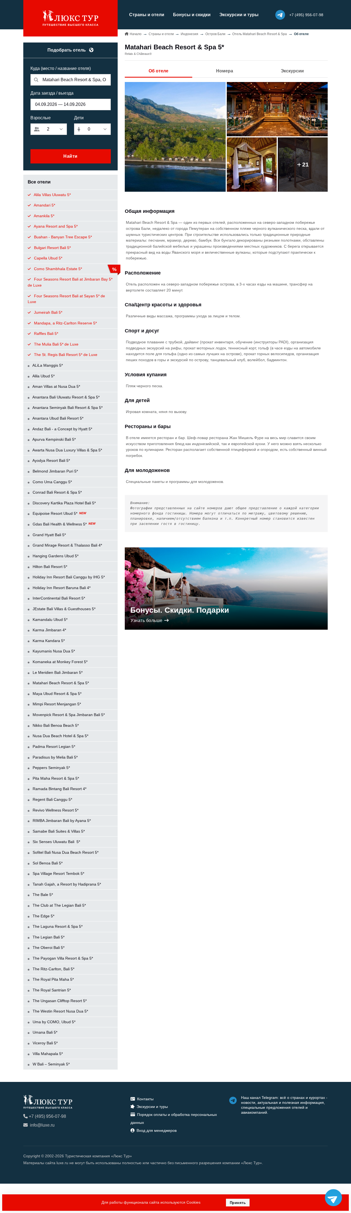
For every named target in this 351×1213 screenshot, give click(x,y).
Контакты (145, 1099)
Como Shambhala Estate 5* (57, 269)
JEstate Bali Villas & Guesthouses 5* (63, 609)
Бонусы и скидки (192, 14)
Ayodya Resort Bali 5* (51, 460)
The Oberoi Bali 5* (48, 947)
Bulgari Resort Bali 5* (52, 247)
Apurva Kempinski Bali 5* (54, 439)
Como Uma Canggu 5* (52, 482)
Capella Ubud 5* (47, 258)
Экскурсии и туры (239, 14)
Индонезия (189, 34)
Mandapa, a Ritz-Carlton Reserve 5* (65, 323)
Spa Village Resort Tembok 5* (58, 873)
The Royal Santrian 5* (51, 990)
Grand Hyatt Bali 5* (49, 535)
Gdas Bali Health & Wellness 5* (60, 524)
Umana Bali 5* (44, 1032)
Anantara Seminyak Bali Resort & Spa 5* (67, 407)
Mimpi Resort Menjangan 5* (56, 704)
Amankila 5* (43, 216)
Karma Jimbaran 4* (49, 630)
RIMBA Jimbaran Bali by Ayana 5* (61, 820)
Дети (79, 117)
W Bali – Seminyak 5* (51, 1064)
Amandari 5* (44, 205)
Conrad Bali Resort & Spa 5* (57, 492)
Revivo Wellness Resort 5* (55, 810)
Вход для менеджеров (157, 1130)
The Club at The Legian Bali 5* (59, 905)
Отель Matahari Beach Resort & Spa (259, 34)
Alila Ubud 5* (43, 376)
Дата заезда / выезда (51, 93)
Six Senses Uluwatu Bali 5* (56, 841)
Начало (135, 34)
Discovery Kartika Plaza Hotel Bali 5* (64, 503)
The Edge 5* (43, 916)
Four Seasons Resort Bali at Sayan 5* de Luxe (66, 299)
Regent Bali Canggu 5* (52, 799)
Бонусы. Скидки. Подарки (179, 610)
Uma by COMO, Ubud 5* (53, 1022)
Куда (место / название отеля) (60, 68)
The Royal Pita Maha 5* (53, 979)
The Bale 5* (42, 894)
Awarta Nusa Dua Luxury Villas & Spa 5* (67, 450)
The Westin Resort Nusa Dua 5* (60, 1011)
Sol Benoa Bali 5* (47, 863)
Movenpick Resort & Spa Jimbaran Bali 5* (68, 714)
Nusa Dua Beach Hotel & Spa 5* (60, 736)
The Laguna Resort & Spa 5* (57, 926)
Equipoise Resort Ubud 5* (55, 513)
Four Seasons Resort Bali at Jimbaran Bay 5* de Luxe (70, 282)
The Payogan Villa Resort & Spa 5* (62, 958)
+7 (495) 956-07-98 (47, 1116)
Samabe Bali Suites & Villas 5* (58, 831)
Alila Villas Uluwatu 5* (52, 195)
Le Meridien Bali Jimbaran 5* (57, 672)
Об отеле (158, 71)
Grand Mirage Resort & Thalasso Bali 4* (67, 545)
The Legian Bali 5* (48, 937)
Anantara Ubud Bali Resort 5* (57, 418)
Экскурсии (292, 71)
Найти (70, 156)
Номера (224, 71)
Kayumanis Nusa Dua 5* (53, 651)
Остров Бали (215, 34)
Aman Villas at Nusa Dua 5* (56, 386)
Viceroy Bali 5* (45, 1043)
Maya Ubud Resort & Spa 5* (56, 693)
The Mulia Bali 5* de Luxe (55, 344)
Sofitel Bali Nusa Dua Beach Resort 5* (65, 852)
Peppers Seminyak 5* (51, 767)
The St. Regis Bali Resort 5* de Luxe (65, 354)
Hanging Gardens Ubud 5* (55, 556)
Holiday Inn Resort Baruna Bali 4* (61, 588)
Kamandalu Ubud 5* (49, 619)
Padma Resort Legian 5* (53, 746)
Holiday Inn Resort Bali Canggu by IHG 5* (68, 577)
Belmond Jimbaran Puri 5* (55, 471)
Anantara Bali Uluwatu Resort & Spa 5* (66, 397)
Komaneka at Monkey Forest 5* (59, 662)
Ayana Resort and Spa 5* (55, 226)
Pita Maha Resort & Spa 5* (55, 778)
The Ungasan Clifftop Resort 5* (59, 1001)
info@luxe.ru (42, 1125)
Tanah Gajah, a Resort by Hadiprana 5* (66, 884)
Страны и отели (146, 14)
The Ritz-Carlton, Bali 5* (53, 969)
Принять (238, 1203)
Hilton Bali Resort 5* (49, 566)
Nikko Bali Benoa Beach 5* (55, 725)
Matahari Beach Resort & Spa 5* (60, 683)
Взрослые (40, 117)
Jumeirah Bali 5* (47, 312)
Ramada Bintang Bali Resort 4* (59, 789)
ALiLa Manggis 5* (47, 365)
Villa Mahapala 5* (47, 1053)
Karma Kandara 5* (48, 640)
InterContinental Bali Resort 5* (58, 598)
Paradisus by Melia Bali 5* (55, 757)
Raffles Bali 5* (45, 333)
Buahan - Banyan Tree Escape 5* (62, 237)
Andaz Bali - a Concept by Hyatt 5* (62, 429)
